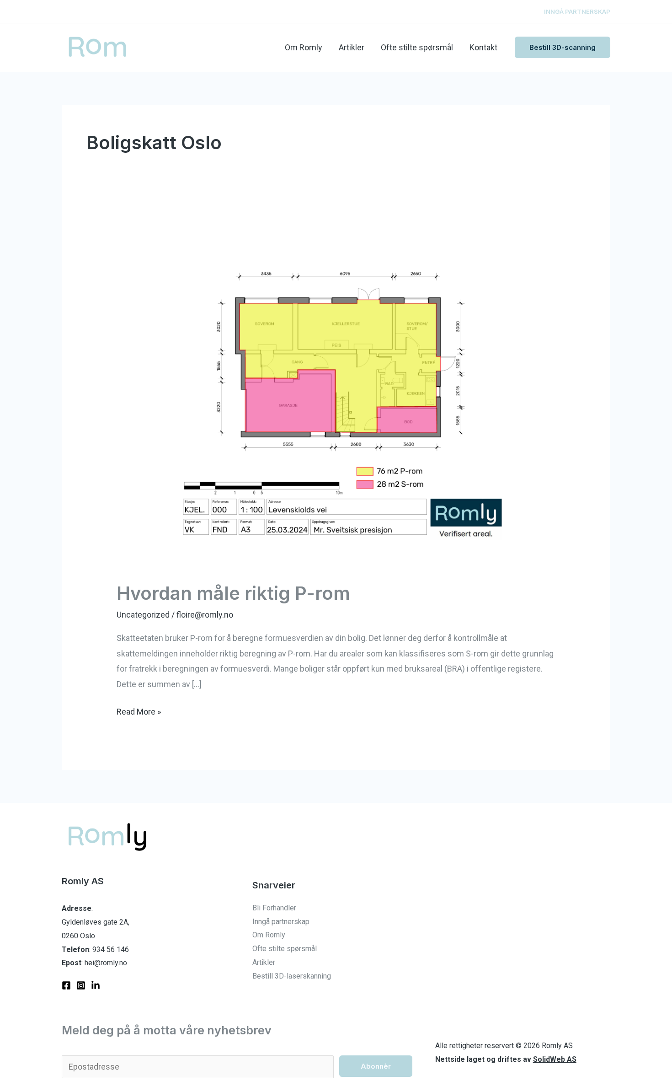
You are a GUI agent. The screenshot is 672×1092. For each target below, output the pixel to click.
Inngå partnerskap (280, 921)
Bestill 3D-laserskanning (291, 976)
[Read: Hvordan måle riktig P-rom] (336, 396)
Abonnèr (376, 1066)
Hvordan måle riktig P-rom (233, 593)
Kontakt (483, 47)
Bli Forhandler (274, 908)
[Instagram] (80, 985)
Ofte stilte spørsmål (417, 47)
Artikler (351, 47)
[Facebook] (66, 985)
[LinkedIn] (95, 985)
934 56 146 (110, 949)
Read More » (139, 710)
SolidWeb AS (554, 1059)
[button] (562, 47)
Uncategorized (143, 614)
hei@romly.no (106, 962)
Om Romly (303, 47)
